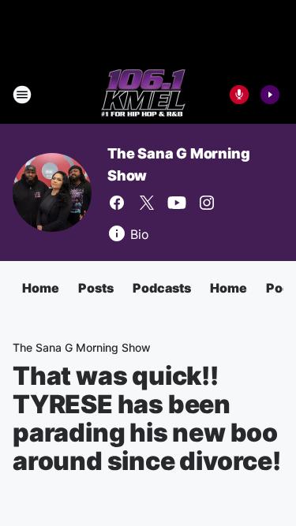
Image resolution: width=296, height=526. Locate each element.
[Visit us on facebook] (116, 202)
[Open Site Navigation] (22, 94)
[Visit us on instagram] (206, 202)
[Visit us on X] (146, 202)
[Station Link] (143, 94)
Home (40, 288)
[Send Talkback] (239, 94)
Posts (96, 288)
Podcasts (162, 288)
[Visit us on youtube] (176, 202)
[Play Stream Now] (269, 94)
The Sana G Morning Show (82, 347)
